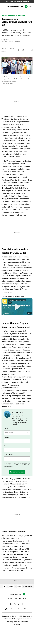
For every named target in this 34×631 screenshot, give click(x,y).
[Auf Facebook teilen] (18, 50)
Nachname (7, 446)
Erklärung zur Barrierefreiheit (21, 619)
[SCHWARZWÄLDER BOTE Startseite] (17, 6)
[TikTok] (18, 604)
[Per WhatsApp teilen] (26, 50)
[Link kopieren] (15, 50)
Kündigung (9, 622)
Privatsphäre (6, 616)
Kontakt (17, 622)
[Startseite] (4, 586)
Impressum (25, 622)
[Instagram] (11, 604)
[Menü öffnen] (2, 7)
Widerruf (17, 624)
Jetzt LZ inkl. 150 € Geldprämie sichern (17, 1)
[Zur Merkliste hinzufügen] (31, 50)
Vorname (6, 437)
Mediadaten (7, 619)
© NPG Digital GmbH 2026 (17, 599)
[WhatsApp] (15, 604)
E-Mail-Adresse (8, 454)
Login (30, 6)
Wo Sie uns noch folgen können (18, 609)
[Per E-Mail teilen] (23, 50)
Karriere (14, 616)
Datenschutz (27, 616)
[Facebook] (22, 604)
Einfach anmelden (17, 472)
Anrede (6, 428)
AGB (20, 616)
